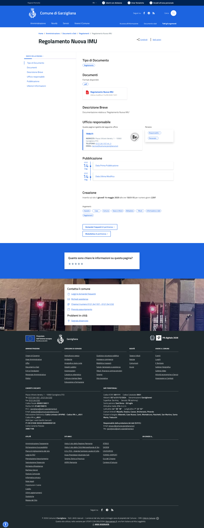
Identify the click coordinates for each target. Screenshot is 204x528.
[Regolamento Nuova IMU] (87, 92)
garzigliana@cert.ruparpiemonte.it (43, 408)
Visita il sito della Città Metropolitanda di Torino (82, 447)
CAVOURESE (108, 451)
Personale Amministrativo (36, 374)
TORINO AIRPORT (110, 454)
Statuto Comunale (33, 473)
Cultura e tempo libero (73, 378)
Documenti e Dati (69, 33)
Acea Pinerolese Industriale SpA (76, 454)
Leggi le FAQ (30, 454)
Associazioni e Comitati (164, 378)
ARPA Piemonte (70, 462)
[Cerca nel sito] (173, 13)
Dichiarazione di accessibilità (36, 447)
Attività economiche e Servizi (166, 374)
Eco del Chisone (109, 458)
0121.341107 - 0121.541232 (40, 397)
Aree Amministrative (34, 359)
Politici (28, 378)
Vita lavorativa (102, 378)
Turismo (99, 374)
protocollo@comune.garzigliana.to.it (45, 411)
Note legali (30, 481)
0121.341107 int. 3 (103, 143)
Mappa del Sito (31, 500)
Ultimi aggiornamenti (34, 492)
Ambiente (68, 359)
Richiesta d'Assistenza (34, 466)
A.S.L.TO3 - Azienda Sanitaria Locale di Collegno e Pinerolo (87, 451)
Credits (28, 488)
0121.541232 (34, 400)
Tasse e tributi (134, 355)
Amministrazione (53, 33)
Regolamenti (84, 33)
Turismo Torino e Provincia (74, 458)
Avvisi (131, 367)
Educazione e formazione (74, 382)
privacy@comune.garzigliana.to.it (121, 425)
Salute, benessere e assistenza (108, 367)
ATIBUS (106, 443)
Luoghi (158, 359)
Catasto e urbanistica (72, 374)
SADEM (106, 447)
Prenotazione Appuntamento (37, 458)
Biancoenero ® (111, 521)
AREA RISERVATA (102, 524)
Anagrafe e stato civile (73, 363)
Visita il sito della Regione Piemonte (78, 443)
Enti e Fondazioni (32, 370)
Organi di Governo (33, 355)
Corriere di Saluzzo (110, 462)
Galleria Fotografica (162, 367)
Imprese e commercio (104, 359)
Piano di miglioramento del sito (38, 451)
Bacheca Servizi (32, 469)
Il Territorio (159, 363)
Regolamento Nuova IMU (101, 92)
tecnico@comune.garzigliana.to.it (105, 146)
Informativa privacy (33, 477)
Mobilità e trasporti (103, 363)
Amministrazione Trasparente (37, 443)
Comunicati (133, 363)
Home (40, 33)
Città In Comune (149, 518)
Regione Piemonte (34, 3)
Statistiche (30, 496)
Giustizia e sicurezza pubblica (107, 355)
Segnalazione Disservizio (35, 462)
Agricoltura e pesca (71, 355)
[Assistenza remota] (157, 518)
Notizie (132, 359)
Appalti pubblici (70, 367)
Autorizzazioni (69, 370)
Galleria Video (160, 370)
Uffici (27, 363)
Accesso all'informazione (129, 23)
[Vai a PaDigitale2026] (164, 338)
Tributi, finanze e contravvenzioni (109, 370)
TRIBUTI (89, 133)
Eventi (157, 355)
